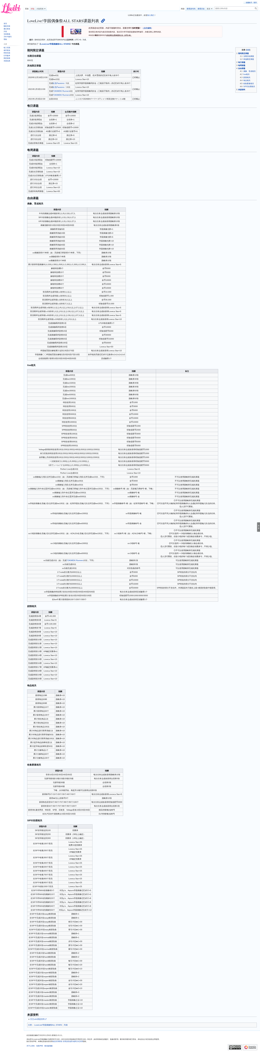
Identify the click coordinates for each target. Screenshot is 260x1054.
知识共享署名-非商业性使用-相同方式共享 (68, 1041)
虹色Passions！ (59, 83)
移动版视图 (48, 1046)
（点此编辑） (147, 28)
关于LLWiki (31, 1046)
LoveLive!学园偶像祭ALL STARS (55, 44)
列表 (66, 1025)
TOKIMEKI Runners (61, 91)
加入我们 (150, 15)
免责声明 (39, 1046)
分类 (30, 1025)
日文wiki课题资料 (37, 1019)
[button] (41, 8)
